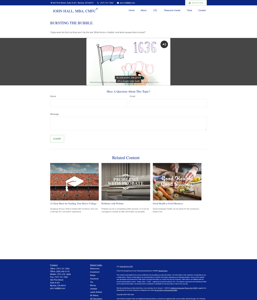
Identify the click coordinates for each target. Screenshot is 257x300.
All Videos (94, 295)
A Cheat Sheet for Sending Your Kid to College (73, 203)
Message (54, 114)
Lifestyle (93, 288)
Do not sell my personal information (165, 290)
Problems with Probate (112, 203)
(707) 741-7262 (106, 2)
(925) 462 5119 (62, 271)
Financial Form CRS (126, 266)
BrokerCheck (163, 271)
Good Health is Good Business (168, 203)
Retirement (94, 268)
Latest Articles (96, 292)
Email (132, 96)
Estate (92, 275)
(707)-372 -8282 (64, 274)
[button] (132, 10)
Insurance (94, 278)
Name (53, 96)
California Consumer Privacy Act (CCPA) (184, 288)
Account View (197, 2)
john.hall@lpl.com (127, 2)
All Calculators (96, 298)
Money (93, 285)
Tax (91, 282)
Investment (94, 272)
